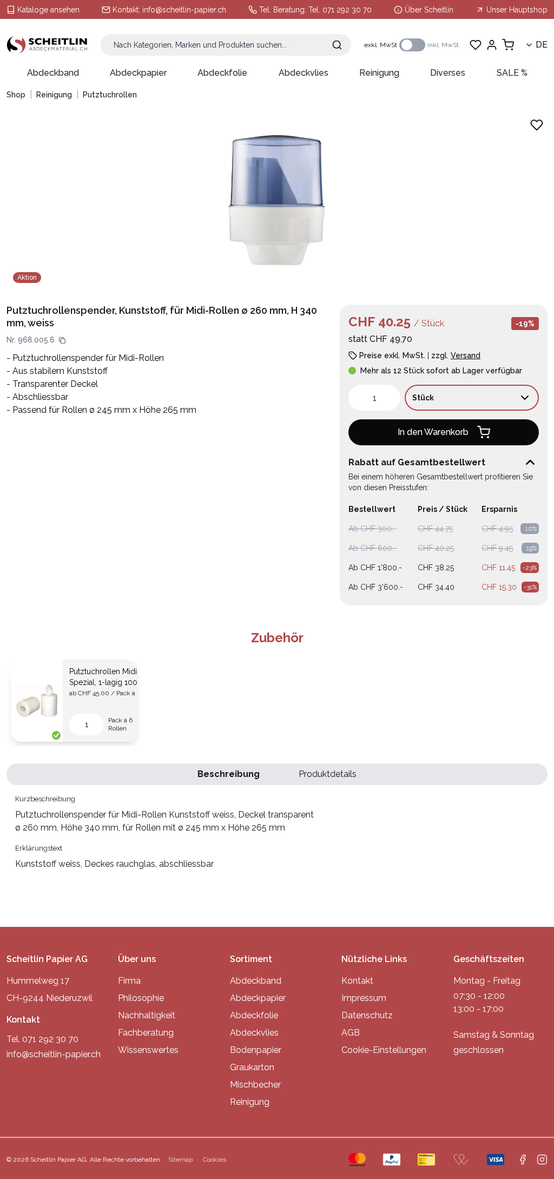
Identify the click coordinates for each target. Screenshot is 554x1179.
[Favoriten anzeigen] (476, 45)
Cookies (214, 1159)
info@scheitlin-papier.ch (184, 10)
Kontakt (357, 981)
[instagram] (542, 1159)
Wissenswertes (148, 1050)
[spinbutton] (374, 398)
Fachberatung (146, 1032)
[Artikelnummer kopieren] (62, 340)
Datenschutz (367, 1015)
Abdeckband (53, 73)
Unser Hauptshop (517, 9)
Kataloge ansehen (48, 9)
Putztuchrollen (110, 94)
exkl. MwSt (380, 45)
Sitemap (180, 1159)
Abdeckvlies (303, 73)
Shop (15, 94)
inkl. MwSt (443, 45)
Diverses (447, 73)
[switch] (412, 44)
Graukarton (252, 1067)
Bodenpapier (255, 1050)
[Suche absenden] (337, 45)
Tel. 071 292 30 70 (340, 10)
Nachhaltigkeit (146, 1015)
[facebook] (522, 1159)
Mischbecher (255, 1084)
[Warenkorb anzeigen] (508, 45)
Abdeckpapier (138, 73)
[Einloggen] (492, 45)
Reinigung (379, 73)
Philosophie (141, 998)
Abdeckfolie (222, 73)
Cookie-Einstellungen (383, 1050)
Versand (465, 355)
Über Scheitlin (429, 10)
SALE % (512, 73)
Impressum (363, 998)
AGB (350, 1032)
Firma (129, 981)
